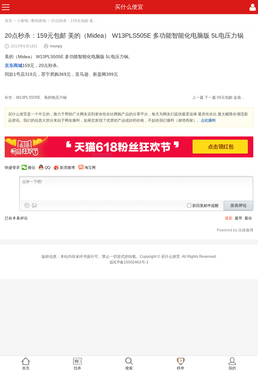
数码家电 (38, 21)
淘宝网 (90, 167)
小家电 (22, 21)
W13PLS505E (28, 97)
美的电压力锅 (55, 97)
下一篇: (225, 97)
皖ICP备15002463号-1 (129, 262)
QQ (47, 167)
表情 (27, 205)
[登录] (253, 7)
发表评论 (238, 205)
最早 (238, 218)
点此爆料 (208, 120)
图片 (34, 205)
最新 (229, 218)
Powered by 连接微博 (235, 230)
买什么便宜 (129, 7)
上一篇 (198, 97)
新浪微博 (67, 167)
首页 (8, 21)
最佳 (248, 218)
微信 (31, 167)
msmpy (56, 46)
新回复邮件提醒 (205, 205)
